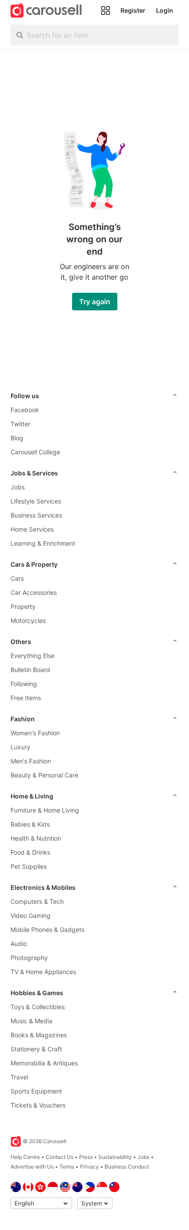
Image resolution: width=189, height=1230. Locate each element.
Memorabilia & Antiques (44, 1063)
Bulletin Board (30, 669)
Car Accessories (34, 592)
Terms (66, 1166)
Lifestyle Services (36, 501)
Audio (19, 943)
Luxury (20, 747)
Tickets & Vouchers (38, 1105)
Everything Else (33, 655)
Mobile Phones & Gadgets (47, 929)
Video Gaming (31, 915)
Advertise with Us (32, 1166)
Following (24, 683)
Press (86, 1157)
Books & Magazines (39, 1035)
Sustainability (115, 1157)
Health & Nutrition (36, 838)
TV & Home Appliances (43, 971)
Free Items (26, 697)
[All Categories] (105, 10)
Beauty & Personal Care (44, 775)
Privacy (89, 1166)
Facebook (25, 410)
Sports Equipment (36, 1091)
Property (23, 606)
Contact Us (59, 1157)
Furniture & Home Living (45, 810)
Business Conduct (127, 1166)
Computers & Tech (37, 901)
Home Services (32, 529)
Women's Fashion (35, 733)
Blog (17, 438)
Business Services (36, 515)
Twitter (20, 424)
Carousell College (35, 452)
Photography (29, 957)
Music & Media (31, 1021)
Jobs (18, 487)
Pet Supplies (29, 866)
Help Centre (25, 1157)
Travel (19, 1077)
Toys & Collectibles (38, 1007)
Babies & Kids (30, 824)
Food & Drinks (30, 852)
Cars (17, 578)
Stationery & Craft (36, 1049)
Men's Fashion (31, 761)
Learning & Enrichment (43, 543)
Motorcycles (28, 620)
